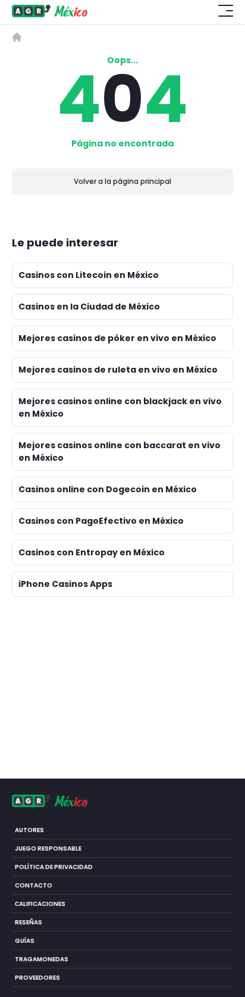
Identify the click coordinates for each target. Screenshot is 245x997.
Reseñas (28, 922)
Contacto (33, 885)
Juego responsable (48, 848)
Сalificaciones (40, 903)
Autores (29, 830)
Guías (24, 940)
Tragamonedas (41, 959)
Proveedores (37, 977)
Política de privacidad (54, 866)
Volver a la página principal (122, 181)
